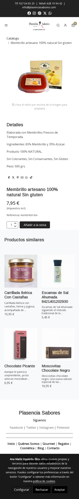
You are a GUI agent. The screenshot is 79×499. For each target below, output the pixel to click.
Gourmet (49, 444)
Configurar (21, 490)
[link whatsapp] (50, 13)
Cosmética (27, 448)
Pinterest (63, 428)
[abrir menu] (6, 25)
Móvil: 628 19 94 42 (50, 3)
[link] (39, 25)
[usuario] (65, 25)
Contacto (53, 448)
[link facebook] (29, 13)
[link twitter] (45, 13)
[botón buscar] (58, 25)
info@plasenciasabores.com (39, 7)
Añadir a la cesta (35, 225)
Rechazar (41, 490)
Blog (40, 448)
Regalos (63, 444)
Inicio (11, 444)
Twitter (31, 428)
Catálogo (13, 38)
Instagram (46, 428)
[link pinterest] (39, 13)
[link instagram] (34, 13)
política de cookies (44, 481)
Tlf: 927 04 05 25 (25, 3)
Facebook (16, 428)
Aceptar (59, 490)
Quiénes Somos (29, 444)
